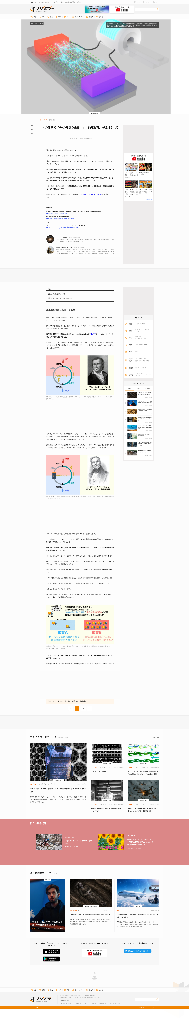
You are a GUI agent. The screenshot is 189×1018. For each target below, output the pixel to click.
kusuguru (62, 1000)
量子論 (142, 368)
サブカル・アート (140, 374)
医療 (136, 329)
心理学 (137, 332)
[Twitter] (32, 125)
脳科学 (147, 329)
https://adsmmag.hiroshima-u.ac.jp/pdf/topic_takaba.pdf (61, 218)
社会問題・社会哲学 (140, 339)
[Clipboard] (32, 133)
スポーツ (141, 329)
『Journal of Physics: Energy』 (90, 194)
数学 (146, 368)
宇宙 (136, 351)
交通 (136, 361)
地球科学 (142, 324)
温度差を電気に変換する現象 (56, 294)
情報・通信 (142, 361)
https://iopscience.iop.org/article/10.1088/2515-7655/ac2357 (62, 228)
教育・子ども (139, 336)
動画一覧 (149, 199)
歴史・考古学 (139, 344)
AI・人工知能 (138, 359)
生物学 (137, 324)
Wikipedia (51, 399)
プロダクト (138, 376)
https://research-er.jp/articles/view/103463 (57, 213)
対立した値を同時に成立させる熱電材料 (60, 298)
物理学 (93, 334)
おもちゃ (148, 374)
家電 (147, 361)
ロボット (146, 359)
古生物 (145, 344)
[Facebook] (32, 129)
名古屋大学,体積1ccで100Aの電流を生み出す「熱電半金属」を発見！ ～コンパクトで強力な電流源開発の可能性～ (132, 26)
